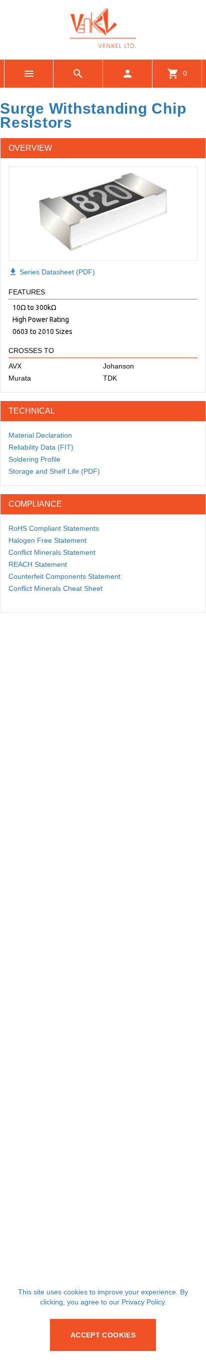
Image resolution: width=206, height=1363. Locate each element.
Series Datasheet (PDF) (51, 271)
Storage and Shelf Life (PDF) (54, 471)
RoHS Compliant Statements (53, 528)
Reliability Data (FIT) (41, 447)
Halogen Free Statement (47, 540)
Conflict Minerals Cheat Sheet (55, 588)
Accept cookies (103, 1335)
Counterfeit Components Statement (64, 576)
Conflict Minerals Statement (52, 552)
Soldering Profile (34, 459)
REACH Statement (37, 564)
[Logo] (103, 45)
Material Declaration (40, 435)
